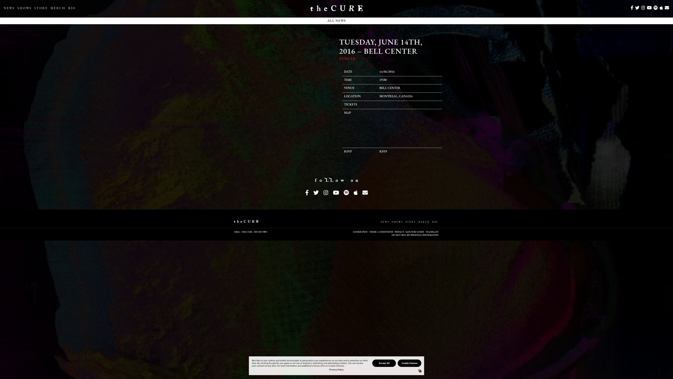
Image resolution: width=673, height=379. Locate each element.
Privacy (399, 232)
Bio (72, 8)
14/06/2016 (387, 72)
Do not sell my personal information (415, 235)
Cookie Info (360, 232)
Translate (432, 232)
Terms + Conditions (381, 232)
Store (41, 8)
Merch (57, 8)
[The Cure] (336, 9)
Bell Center (389, 88)
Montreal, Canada (396, 96)
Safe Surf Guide (415, 232)
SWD (264, 232)
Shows (25, 8)
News (9, 8)
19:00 (383, 80)
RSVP (383, 151)
